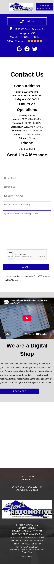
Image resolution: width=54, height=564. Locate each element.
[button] (19, 49)
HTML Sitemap (27, 557)
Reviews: (16, 41)
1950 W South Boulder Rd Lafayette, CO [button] (30, 31)
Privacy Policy (27, 552)
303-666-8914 (27, 149)
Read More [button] (19, 391)
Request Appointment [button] (44, 6)
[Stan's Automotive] (21, 7)
